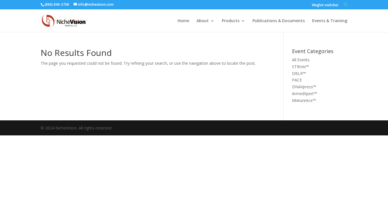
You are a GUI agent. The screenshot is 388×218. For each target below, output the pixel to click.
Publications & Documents (279, 21)
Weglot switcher (325, 5)
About (203, 21)
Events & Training (329, 21)
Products (230, 21)
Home (183, 21)
